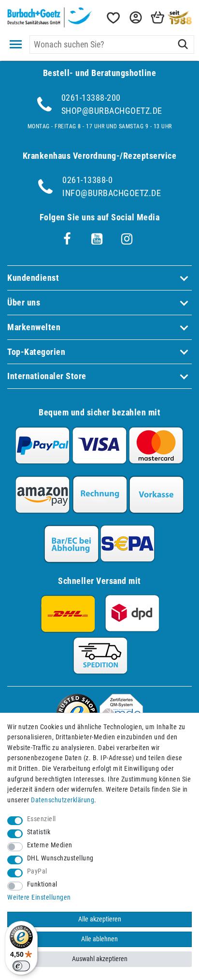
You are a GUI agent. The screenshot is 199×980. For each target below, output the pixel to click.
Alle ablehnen (99, 939)
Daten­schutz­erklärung (62, 800)
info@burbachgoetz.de (111, 193)
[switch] (21, 966)
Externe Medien (49, 845)
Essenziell (41, 819)
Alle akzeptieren (99, 919)
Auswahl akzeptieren (100, 959)
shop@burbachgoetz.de (111, 111)
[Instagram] (127, 239)
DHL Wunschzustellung (60, 858)
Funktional (42, 884)
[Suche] (183, 44)
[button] (135, 18)
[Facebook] (67, 239)
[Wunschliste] (112, 18)
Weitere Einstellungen (39, 897)
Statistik (39, 832)
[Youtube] (97, 239)
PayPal (37, 871)
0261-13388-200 (91, 97)
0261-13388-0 (87, 180)
